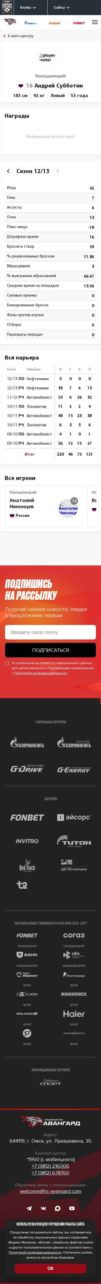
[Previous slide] (9, 171)
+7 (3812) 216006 (50, 1166)
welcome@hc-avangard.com (50, 1191)
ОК (50, 1268)
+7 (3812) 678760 (50, 1172)
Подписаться (50, 650)
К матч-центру (20, 36)
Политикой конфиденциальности (40, 673)
